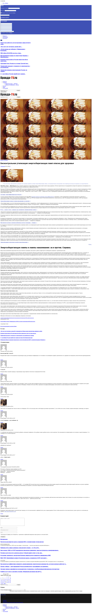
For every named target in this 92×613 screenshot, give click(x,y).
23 (8, 580)
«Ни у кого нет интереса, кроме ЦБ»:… (11, 46)
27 (4, 582)
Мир (4, 87)
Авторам (5, 601)
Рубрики (2, 589)
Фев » (5, 583)
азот (1, 317)
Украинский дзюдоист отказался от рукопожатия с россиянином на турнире (17, 335)
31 (10, 582)
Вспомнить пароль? (5, 17)
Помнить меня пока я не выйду (8, 12)
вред (3, 317)
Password (2, 10)
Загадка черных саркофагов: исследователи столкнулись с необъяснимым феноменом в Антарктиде (30, 569)
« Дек (2, 583)
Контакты (5, 38)
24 (10, 580)
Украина (5, 82)
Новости (5, 35)
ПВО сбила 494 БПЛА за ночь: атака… (11, 53)
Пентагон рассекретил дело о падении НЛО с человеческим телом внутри (22, 542)
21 (5, 580)
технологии (31, 317)
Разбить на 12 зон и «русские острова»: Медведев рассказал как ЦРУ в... (21, 571)
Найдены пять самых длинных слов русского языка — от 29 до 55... (20, 547)
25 (1, 582)
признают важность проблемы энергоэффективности (42, 196)
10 (10, 578)
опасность (13, 317)
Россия (4, 85)
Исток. (90, 244)
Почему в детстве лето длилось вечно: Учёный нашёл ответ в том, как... (22, 553)
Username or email (4, 8)
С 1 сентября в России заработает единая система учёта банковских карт (17, 337)
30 (8, 582)
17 (10, 579)
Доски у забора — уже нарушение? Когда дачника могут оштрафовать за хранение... (25, 566)
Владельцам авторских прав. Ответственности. (13, 602)
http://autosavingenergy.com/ (10, 511)
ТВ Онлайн (5, 37)
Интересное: (4, 539)
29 (7, 582)
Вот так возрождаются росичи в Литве (9, 326)
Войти (10, 32)
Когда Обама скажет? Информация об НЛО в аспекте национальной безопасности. (18, 321)
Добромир (3, 166)
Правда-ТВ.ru (3, 594)
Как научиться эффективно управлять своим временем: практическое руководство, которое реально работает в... (34, 564)
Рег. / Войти (5, 3)
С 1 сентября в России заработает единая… (13, 74)
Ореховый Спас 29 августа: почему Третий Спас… (15, 63)
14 (5, 579)
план (17, 317)
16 (8, 579)
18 (1, 580)
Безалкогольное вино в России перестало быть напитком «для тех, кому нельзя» (18, 333)
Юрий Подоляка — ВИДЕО (12, 83)
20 (4, 580)
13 (9, 166)
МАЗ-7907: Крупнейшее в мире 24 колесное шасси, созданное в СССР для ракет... (24, 558)
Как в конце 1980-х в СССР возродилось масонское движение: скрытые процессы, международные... (30, 550)
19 (2, 580)
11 (1, 579)
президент (20, 317)
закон (5, 317)
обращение (9, 317)
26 (2, 582)
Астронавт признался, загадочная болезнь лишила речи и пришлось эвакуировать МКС (26, 555)
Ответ (2, 359)
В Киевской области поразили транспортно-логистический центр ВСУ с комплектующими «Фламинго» (23, 339)
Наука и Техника (4, 160)
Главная (4, 600)
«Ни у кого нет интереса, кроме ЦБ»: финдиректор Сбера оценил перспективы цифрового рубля (21, 331)
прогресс (24, 317)
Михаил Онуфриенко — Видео (12, 84)
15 (7, 579)
